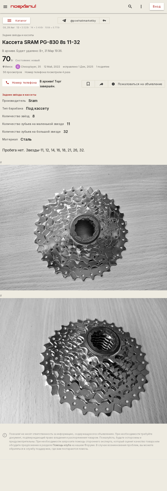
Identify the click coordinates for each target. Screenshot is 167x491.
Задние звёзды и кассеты (18, 35)
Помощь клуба (62, 445)
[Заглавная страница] (23, 3)
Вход (157, 6)
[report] (136, 83)
